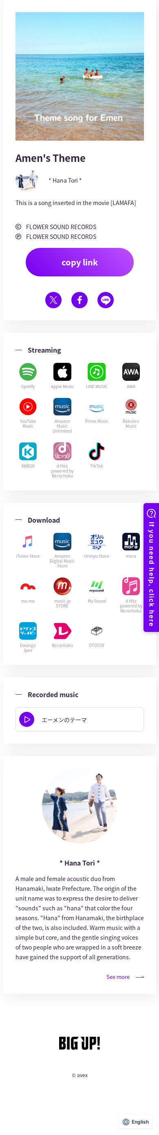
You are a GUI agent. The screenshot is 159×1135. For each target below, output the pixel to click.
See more (118, 976)
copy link (80, 262)
